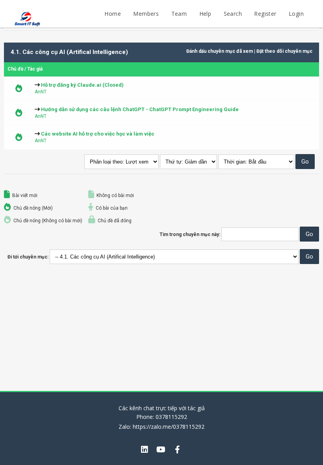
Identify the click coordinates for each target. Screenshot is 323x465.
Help (205, 13)
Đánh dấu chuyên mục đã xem (219, 51)
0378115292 (171, 416)
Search (233, 13)
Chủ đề (15, 69)
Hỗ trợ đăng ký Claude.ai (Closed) (82, 85)
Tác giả (35, 69)
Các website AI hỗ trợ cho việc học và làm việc (97, 134)
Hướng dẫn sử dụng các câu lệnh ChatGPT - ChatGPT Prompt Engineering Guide (140, 109)
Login (296, 13)
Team (179, 13)
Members (146, 13)
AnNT (40, 92)
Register (265, 13)
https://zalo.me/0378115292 (168, 426)
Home (112, 13)
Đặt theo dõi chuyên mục (284, 51)
